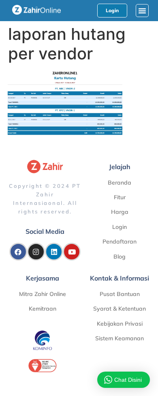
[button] (142, 10)
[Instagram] (36, 252)
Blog (119, 256)
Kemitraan (42, 308)
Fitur (120, 197)
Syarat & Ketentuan (119, 308)
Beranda (119, 182)
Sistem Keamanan (119, 338)
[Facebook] (18, 252)
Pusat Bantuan (120, 294)
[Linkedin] (54, 252)
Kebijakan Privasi (120, 323)
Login (119, 227)
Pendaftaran (119, 241)
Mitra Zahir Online (42, 294)
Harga (119, 211)
